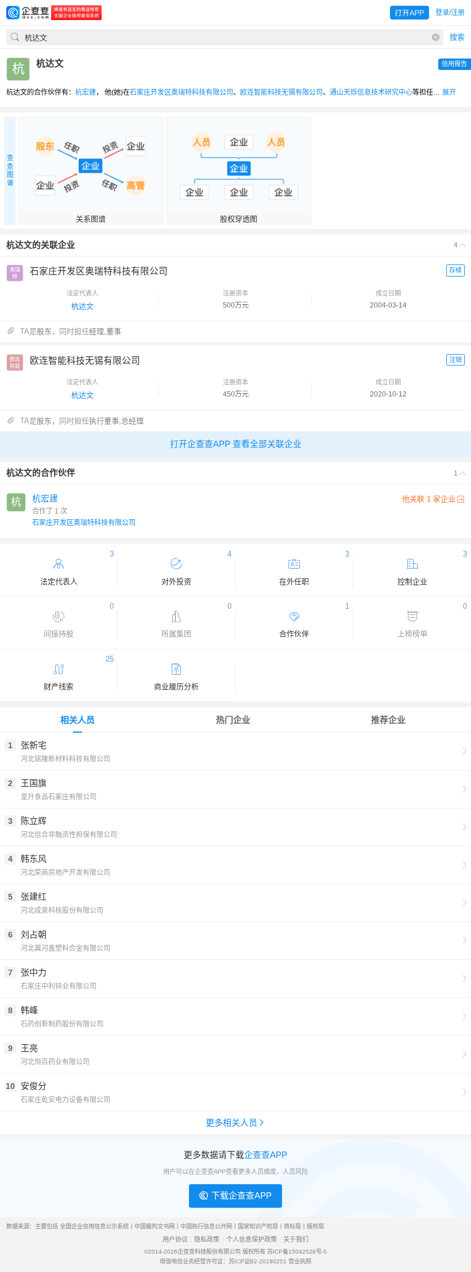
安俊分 (34, 1086)
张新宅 (34, 745)
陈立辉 (34, 821)
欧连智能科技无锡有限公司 (281, 92)
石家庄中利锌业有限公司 (58, 986)
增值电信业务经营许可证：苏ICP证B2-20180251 (223, 1261)
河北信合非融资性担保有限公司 (69, 835)
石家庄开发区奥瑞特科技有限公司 (181, 92)
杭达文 (82, 306)
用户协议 (175, 1239)
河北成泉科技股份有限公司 (62, 911)
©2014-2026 (160, 1251)
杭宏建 (85, 92)
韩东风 (34, 858)
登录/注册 (450, 12)
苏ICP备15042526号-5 (297, 1251)
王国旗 (34, 783)
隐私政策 (206, 1239)
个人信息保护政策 (251, 1239)
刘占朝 (34, 934)
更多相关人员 (231, 1122)
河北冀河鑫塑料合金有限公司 (65, 948)
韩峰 (29, 1010)
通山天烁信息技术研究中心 (371, 92)
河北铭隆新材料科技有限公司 (65, 759)
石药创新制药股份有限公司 (62, 1024)
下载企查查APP (241, 1195)
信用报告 (454, 63)
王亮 (29, 1048)
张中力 (34, 972)
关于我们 (295, 1239)
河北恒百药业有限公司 (55, 1062)
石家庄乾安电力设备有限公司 (65, 1100)
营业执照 (299, 1261)
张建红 (34, 896)
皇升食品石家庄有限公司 (58, 797)
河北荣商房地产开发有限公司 (65, 873)
